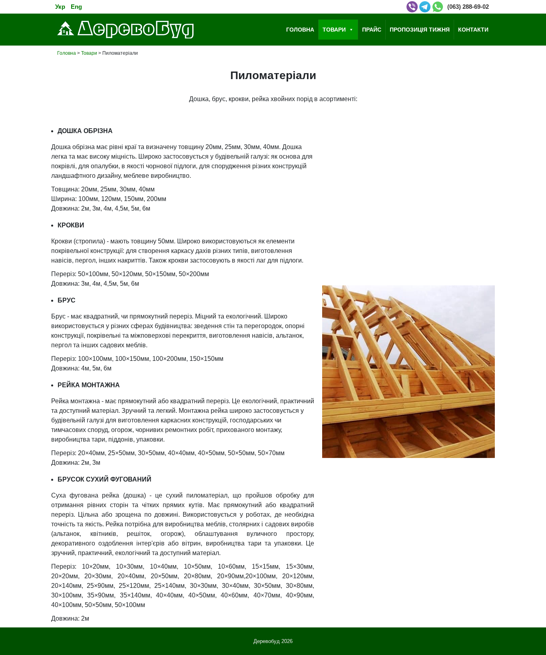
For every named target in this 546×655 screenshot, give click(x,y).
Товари (334, 29)
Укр (60, 6)
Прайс (371, 29)
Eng (76, 6)
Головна (300, 29)
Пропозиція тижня (420, 29)
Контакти (473, 29)
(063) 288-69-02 (468, 6)
